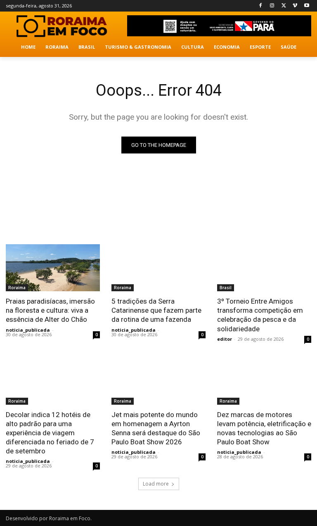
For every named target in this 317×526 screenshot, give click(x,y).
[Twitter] (284, 6)
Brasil (226, 287)
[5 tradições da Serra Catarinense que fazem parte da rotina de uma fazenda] (158, 267)
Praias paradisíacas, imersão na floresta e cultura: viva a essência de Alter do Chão (50, 310)
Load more (156, 483)
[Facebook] (260, 6)
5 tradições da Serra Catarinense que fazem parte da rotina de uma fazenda (156, 310)
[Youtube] (306, 6)
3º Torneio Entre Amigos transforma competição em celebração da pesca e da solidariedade (260, 315)
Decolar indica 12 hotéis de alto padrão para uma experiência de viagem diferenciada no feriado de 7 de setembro (50, 432)
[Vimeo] (295, 6)
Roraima (17, 287)
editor (224, 339)
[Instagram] (272, 6)
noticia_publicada (28, 330)
